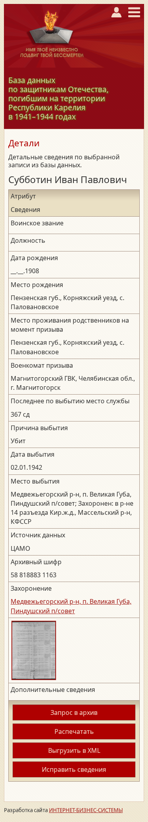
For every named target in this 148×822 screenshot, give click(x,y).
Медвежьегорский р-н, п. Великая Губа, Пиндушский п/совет (71, 606)
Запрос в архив (74, 712)
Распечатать (74, 731)
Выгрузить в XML (74, 750)
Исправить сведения (74, 769)
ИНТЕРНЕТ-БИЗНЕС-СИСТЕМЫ (86, 810)
